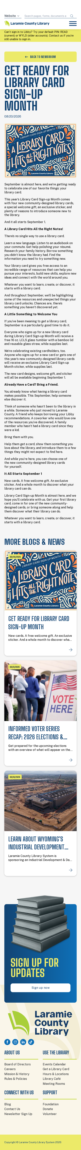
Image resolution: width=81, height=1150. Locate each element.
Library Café (52, 1079)
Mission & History (16, 1074)
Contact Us (12, 1109)
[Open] (73, 23)
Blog (7, 1104)
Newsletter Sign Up (18, 1114)
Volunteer (50, 1114)
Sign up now (40, 988)
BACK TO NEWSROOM (43, 57)
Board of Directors (17, 1064)
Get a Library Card (56, 1069)
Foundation (51, 1104)
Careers (10, 1069)
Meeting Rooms (54, 1084)
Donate (48, 1109)
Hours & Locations (56, 1074)
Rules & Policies (15, 1079)
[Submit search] (72, 16)
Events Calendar (54, 1064)
